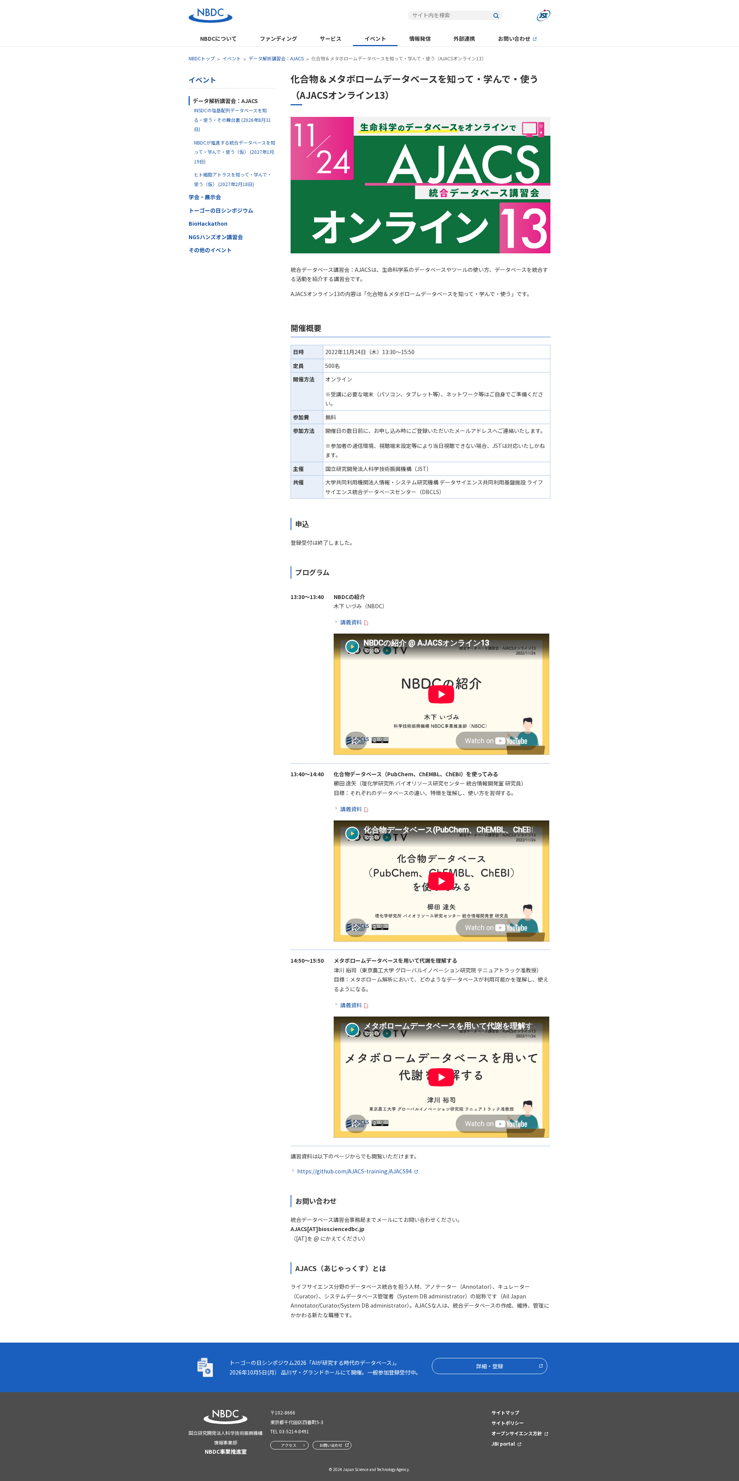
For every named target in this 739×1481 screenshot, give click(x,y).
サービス (330, 38)
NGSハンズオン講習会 (216, 237)
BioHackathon (208, 223)
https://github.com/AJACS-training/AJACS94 (354, 1171)
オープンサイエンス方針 (517, 1433)
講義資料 (351, 622)
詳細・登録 (489, 1366)
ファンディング (278, 38)
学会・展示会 (205, 197)
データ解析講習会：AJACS (276, 58)
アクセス (288, 1445)
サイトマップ (505, 1412)
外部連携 (464, 38)
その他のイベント (210, 250)
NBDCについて (218, 38)
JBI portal (503, 1443)
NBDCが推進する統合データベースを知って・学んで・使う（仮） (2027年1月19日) (234, 152)
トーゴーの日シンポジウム (221, 210)
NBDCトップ (202, 58)
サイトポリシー (508, 1422)
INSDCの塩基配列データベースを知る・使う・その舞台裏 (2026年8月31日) (232, 119)
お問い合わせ (514, 38)
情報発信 (420, 38)
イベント (375, 38)
